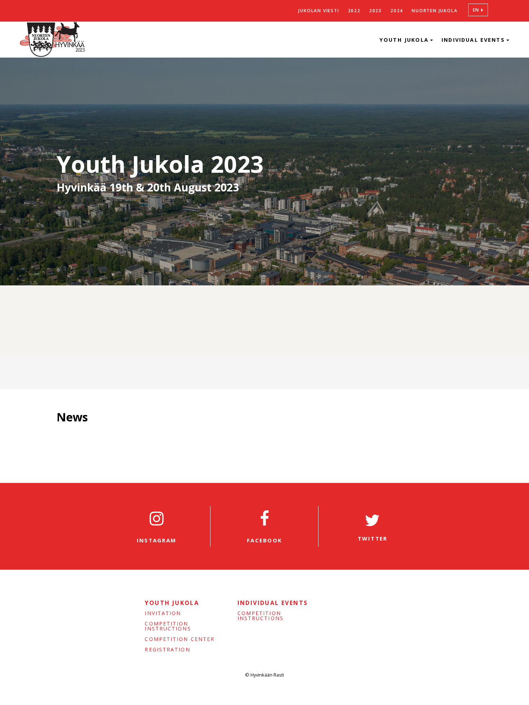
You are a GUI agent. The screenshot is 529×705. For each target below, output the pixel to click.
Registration (167, 649)
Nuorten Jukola (434, 11)
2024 (396, 11)
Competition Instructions (168, 626)
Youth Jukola (405, 39)
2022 (354, 11)
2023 (375, 11)
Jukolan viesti (318, 11)
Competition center (179, 639)
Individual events (474, 39)
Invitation (163, 613)
